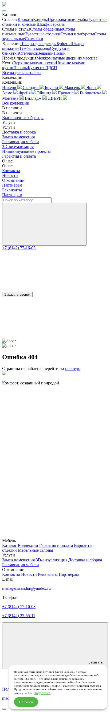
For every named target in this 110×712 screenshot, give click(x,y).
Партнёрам (69, 574)
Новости (10, 175)
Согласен (26, 702)
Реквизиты (12, 190)
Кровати (25, 19)
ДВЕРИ (55, 98)
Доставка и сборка (19, 132)
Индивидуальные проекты (26, 151)
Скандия (31, 87)
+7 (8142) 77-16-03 (19, 248)
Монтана (10, 98)
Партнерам (12, 185)
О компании (13, 180)
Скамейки (34, 38)
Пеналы (20, 67)
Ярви (91, 87)
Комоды (40, 19)
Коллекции (28, 545)
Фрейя (25, 93)
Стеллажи (28, 53)
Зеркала (57, 24)
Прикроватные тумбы (68, 19)
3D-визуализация (18, 146)
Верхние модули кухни (34, 63)
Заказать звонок (17, 294)
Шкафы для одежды (38, 43)
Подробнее (42, 693)
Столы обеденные (46, 29)
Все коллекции (15, 103)
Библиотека (91, 93)
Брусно (52, 87)
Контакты (11, 170)
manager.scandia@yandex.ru (26, 588)
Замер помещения (18, 137)
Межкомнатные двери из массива (66, 58)
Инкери (9, 87)
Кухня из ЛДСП (42, 67)
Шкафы (43, 24)
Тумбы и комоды (34, 48)
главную (72, 368)
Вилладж (33, 98)
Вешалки (45, 53)
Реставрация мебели (20, 141)
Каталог (9, 545)
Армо (7, 93)
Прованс (66, 93)
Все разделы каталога (21, 72)
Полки (60, 53)
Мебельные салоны (35, 550)
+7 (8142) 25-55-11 (18, 615)
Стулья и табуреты (77, 34)
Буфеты (63, 43)
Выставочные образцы (23, 117)
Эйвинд (44, 93)
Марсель (72, 87)
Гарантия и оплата (19, 156)
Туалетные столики (42, 34)
